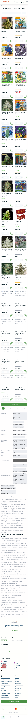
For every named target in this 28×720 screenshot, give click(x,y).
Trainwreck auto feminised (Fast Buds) (20, 388)
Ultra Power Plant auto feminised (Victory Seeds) (7, 361)
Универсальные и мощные (19, 448)
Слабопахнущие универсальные (8, 493)
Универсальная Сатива (18, 427)
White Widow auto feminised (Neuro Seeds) (20, 276)
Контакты (17, 678)
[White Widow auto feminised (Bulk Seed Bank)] (7, 296)
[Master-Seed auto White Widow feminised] (20, 50)
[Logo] (6, 2)
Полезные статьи (19, 691)
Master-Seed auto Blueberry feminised (6, 58)
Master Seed (3, 690)
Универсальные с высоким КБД (19, 451)
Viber (17, 663)
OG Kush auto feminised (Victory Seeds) (7, 113)
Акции (16, 697)
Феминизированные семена (6, 681)
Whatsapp (18, 665)
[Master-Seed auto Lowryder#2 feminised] (20, 23)
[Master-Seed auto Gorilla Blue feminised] (7, 132)
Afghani (2, 688)
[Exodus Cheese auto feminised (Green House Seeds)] (7, 186)
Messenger (18, 667)
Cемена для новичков (5, 693)
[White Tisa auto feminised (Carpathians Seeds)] (20, 296)
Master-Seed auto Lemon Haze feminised (20, 85)
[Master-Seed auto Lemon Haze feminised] (20, 77)
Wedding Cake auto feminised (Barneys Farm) (6, 333)
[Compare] (12, 19)
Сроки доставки (18, 693)
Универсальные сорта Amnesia (20, 471)
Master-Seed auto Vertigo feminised (19, 194)
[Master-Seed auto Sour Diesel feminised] (20, 105)
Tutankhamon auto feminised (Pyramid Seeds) (19, 361)
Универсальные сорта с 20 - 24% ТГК (19, 441)
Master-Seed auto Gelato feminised (7, 30)
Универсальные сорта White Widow (19, 465)
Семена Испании (4, 695)
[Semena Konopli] (14, 621)
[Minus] (3, 41)
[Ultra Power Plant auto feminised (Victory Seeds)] (7, 352)
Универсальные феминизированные (17, 456)
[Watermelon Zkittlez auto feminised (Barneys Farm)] (20, 324)
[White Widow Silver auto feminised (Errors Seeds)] (20, 242)
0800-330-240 (4, 640)
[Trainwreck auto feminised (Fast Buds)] (20, 380)
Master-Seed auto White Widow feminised (20, 58)
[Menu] (1, 2)
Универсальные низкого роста (19, 483)
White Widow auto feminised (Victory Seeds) (6, 277)
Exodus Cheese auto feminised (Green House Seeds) (7, 195)
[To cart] (11, 41)
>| (24, 408)
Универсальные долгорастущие (8, 488)
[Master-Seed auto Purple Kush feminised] (7, 159)
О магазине (17, 686)
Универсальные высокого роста (18, 476)
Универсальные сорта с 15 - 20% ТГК (19, 445)
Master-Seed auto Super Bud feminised (20, 167)
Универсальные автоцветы (19, 436)
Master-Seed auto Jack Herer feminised (7, 85)
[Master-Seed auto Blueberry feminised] (7, 50)
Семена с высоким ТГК (5, 678)
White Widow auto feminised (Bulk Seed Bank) (6, 305)
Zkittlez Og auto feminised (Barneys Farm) (19, 223)
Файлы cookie (18, 688)
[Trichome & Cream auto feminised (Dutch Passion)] (7, 380)
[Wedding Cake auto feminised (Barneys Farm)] (7, 324)
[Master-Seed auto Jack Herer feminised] (7, 77)
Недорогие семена (5, 697)
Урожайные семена (5, 679)
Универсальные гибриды (18, 422)
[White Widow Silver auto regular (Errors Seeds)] (7, 242)
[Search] (24, 2)
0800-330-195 (4, 639)
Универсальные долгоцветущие (16, 414)
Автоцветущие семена (5, 685)
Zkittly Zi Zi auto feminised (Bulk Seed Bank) (6, 223)
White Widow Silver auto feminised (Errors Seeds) (20, 250)
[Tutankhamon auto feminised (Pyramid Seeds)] (20, 352)
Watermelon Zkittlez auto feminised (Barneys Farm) (20, 333)
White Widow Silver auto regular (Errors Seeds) (7, 250)
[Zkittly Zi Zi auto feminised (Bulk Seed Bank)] (7, 214)
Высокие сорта (4, 691)
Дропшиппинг (18, 683)
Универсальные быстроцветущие (17, 418)
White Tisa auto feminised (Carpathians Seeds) (20, 305)
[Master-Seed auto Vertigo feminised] (20, 186)
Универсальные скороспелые (19, 460)
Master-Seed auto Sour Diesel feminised (20, 113)
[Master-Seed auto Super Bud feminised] (20, 159)
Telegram (18, 661)
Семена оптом (18, 681)
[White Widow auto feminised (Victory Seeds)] (7, 269)
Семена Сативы (4, 686)
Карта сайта (17, 695)
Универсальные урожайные (19, 430)
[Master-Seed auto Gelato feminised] (7, 23)
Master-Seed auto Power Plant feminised (20, 140)
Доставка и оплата (19, 685)
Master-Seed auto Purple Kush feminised (7, 167)
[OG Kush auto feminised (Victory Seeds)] (7, 105)
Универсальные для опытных (7, 485)
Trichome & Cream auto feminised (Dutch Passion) (7, 389)
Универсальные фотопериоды (19, 434)
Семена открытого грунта (6, 683)
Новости (17, 690)
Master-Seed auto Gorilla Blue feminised (7, 140)
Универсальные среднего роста (18, 480)
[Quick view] (12, 17)
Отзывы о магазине (19, 679)
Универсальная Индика (18, 424)
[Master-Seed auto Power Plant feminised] (20, 132)
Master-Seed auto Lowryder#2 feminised (20, 30)
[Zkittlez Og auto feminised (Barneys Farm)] (20, 214)
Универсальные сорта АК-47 (19, 468)
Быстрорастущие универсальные (8, 490)
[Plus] (8, 41)
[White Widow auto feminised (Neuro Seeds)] (20, 269)
